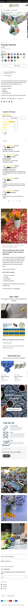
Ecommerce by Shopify (20, 605)
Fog (2, 57)
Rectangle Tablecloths (5, 376)
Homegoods (8, 10)
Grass (5, 57)
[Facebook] (2, 101)
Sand (17, 60)
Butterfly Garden (17, 54)
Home (2, 10)
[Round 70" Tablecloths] (20, 367)
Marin (24, 57)
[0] (26, 6)
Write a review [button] (14, 118)
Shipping (2, 48)
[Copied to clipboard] (12, 101)
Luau (17, 57)
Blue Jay (14, 54)
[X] (4, 101)
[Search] (24, 6)
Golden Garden (20, 54)
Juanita (11, 57)
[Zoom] (24, 14)
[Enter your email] (25, 577)
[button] (5, 121)
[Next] (16, 39)
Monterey (5, 60)
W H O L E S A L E (6, 561)
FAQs (16, 288)
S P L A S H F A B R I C (7, 556)
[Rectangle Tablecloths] (7, 367)
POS (14, 605)
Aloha (2, 54)
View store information (7, 75)
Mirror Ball (2, 60)
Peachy (8, 60)
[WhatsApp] (9, 101)
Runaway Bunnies (14, 60)
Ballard (5, 54)
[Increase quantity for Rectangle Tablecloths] (6, 65)
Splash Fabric (4, 374)
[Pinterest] (7, 101)
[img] (10, 145)
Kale (14, 57)
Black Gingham (8, 54)
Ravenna (11, 60)
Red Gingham (11, 54)
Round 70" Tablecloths (18, 376)
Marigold (20, 57)
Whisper (20, 60)
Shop (4, 10)
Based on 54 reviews (7, 116)
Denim (24, 54)
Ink (8, 57)
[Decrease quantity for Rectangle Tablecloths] (2, 65)
